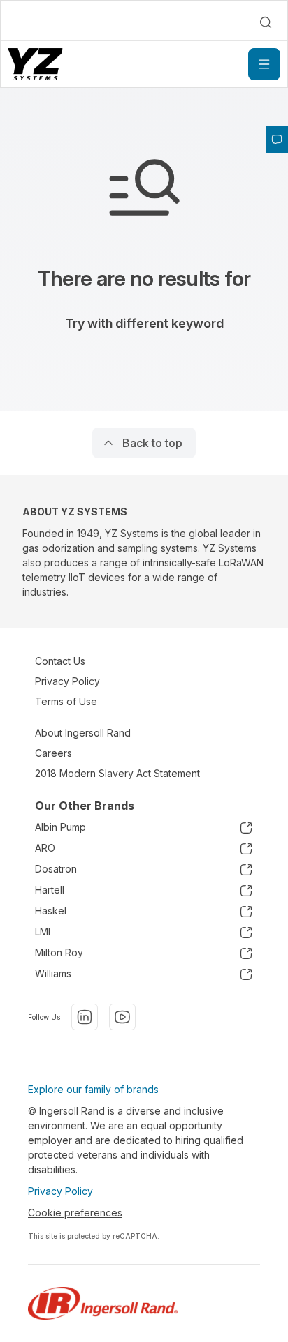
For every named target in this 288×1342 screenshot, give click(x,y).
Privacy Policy (67, 681)
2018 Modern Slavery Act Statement (117, 773)
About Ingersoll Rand (83, 733)
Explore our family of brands (93, 1089)
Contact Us (60, 661)
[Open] (264, 64)
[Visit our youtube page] (122, 1017)
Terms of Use (66, 701)
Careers (53, 753)
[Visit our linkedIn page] (84, 1017)
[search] (266, 22)
